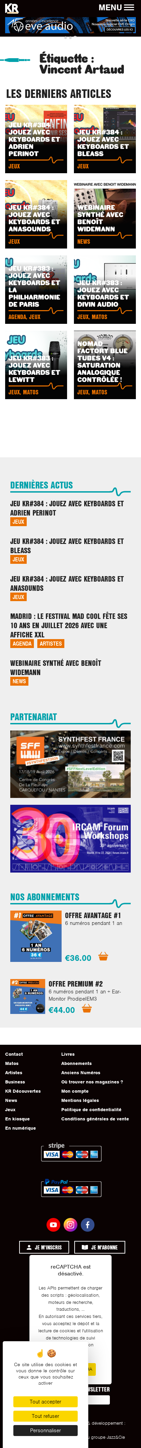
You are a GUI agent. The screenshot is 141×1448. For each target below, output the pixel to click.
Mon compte (75, 1091)
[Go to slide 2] (70, 37)
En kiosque (17, 1119)
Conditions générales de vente (95, 1119)
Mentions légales (80, 1100)
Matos (11, 1063)
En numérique (20, 1128)
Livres (68, 1054)
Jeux (18, 521)
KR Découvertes (23, 1091)
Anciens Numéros (80, 1073)
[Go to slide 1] (65, 37)
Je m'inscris (48, 1247)
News (19, 681)
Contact (14, 1054)
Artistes (51, 643)
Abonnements (76, 1063)
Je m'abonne (104, 1247)
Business (15, 1082)
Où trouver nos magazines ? (92, 1082)
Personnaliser (45, 1430)
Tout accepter (45, 1401)
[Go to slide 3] (75, 38)
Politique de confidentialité (91, 1110)
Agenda (22, 643)
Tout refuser (45, 1416)
